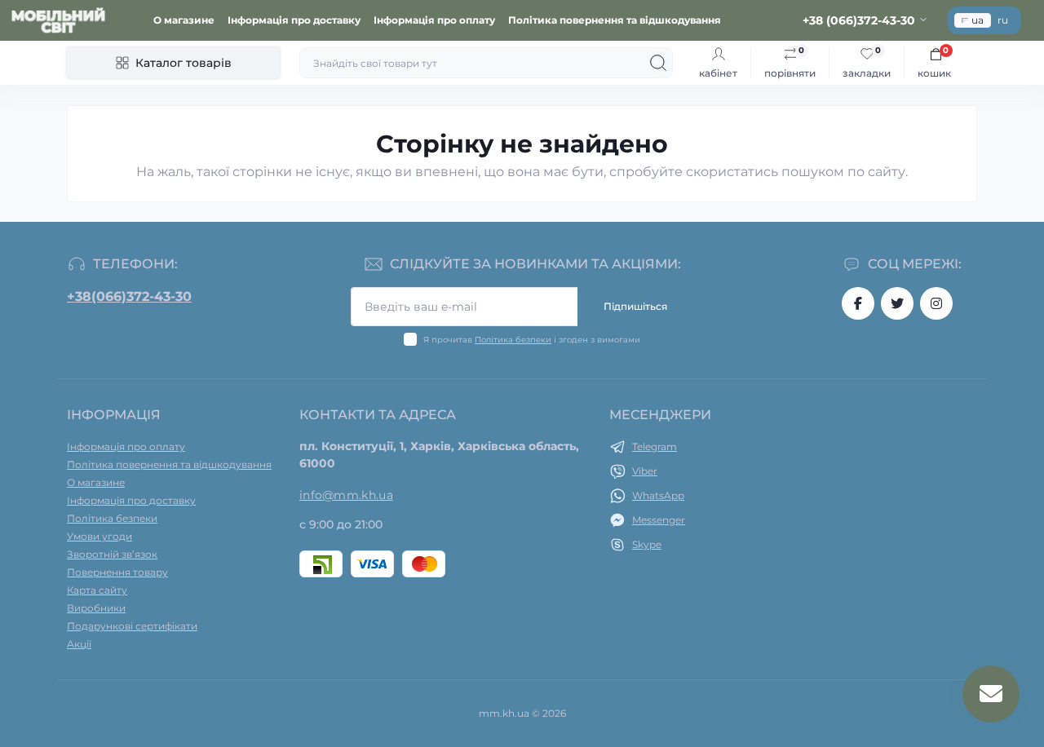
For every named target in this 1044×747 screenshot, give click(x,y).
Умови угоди (99, 536)
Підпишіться (635, 306)
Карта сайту (97, 590)
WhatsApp (658, 495)
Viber (644, 471)
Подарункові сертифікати (132, 626)
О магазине (184, 20)
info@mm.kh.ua (346, 495)
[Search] (658, 62)
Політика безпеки (513, 339)
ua (977, 20)
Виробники (96, 608)
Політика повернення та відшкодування (614, 20)
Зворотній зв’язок (112, 554)
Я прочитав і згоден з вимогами (531, 339)
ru (1003, 20)
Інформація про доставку (294, 20)
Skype (646, 544)
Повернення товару (117, 572)
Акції (79, 644)
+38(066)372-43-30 (129, 296)
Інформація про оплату (434, 20)
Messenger (658, 520)
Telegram (654, 446)
